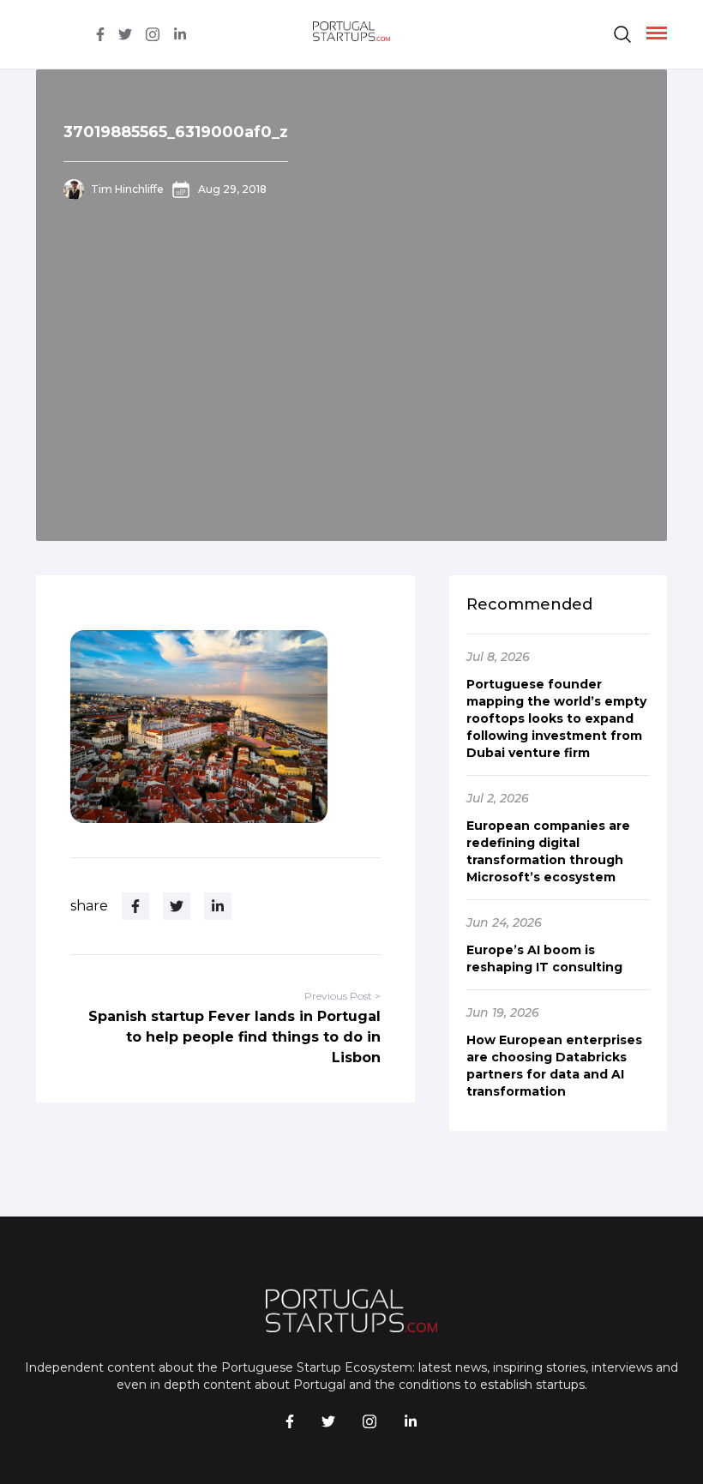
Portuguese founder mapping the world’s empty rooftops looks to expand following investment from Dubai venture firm (556, 718)
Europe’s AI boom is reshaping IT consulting (544, 958)
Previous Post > (342, 995)
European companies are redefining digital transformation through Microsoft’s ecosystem (548, 851)
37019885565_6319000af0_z (175, 132)
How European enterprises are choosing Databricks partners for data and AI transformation (554, 1065)
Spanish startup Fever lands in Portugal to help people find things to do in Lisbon (234, 1037)
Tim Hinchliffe (127, 189)
